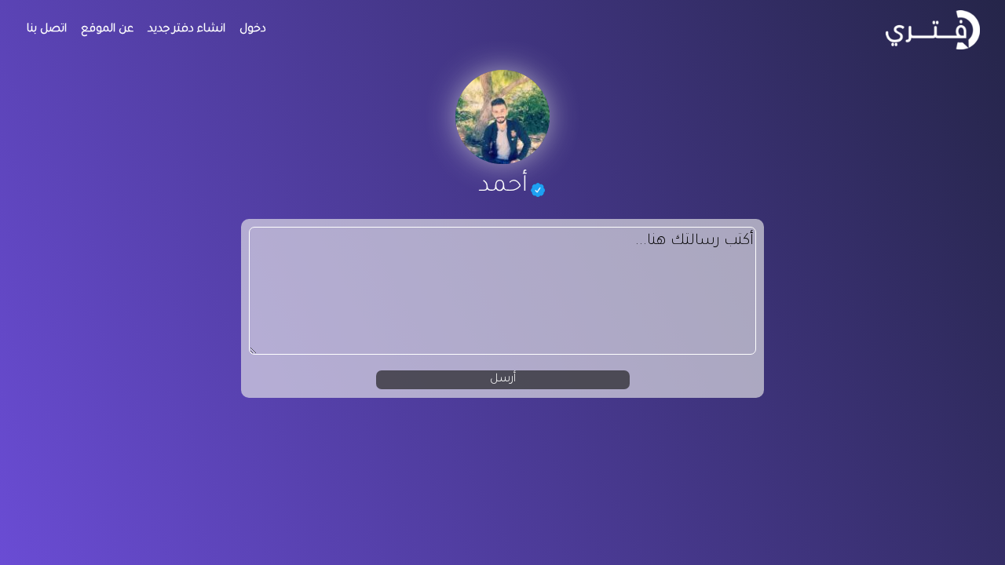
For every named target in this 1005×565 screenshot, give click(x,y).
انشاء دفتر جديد (186, 30)
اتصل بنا (47, 30)
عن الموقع (107, 30)
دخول (252, 30)
